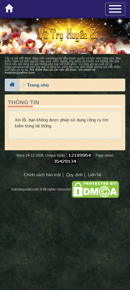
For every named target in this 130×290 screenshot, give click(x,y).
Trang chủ (38, 84)
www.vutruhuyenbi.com (20, 66)
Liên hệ (94, 174)
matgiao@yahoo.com (20, 72)
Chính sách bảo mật (42, 174)
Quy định (74, 174)
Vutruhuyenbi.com (25, 189)
